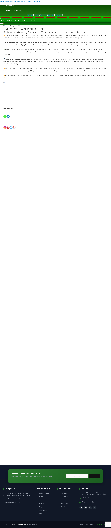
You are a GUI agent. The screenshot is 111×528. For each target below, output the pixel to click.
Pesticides (42, 503)
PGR (40, 514)
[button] (34, 20)
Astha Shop (25, 20)
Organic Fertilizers (44, 493)
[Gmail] (14, 124)
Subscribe (94, 476)
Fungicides (42, 507)
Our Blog (63, 507)
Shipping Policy (65, 500)
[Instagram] (5, 124)
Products (33, 20)
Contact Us (17, 20)
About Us (9, 20)
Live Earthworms (44, 500)
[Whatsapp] (5, 114)
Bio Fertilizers (43, 496)
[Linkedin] (8, 114)
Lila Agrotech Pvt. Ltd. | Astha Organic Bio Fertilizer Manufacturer (20, 1)
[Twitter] (11, 124)
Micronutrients (43, 510)
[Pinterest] (8, 124)
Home (2, 20)
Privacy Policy (65, 503)
